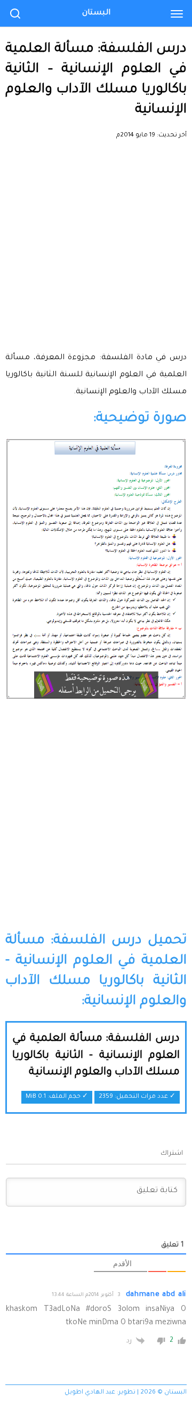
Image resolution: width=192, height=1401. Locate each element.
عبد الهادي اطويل (90, 1392)
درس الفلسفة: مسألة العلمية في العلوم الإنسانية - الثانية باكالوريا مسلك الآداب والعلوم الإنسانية (96, 1056)
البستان (96, 13)
